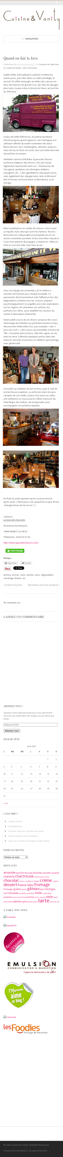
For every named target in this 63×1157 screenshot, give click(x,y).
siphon (24, 901)
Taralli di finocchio (13, 585)
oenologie (9, 578)
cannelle (46, 872)
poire (15, 897)
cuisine (55, 881)
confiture (29, 881)
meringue (50, 889)
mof (6, 893)
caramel (55, 872)
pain (50, 893)
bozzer (15, 574)
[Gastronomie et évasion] (31, 28)
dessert (10, 884)
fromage (42, 884)
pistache (8, 897)
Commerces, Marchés (49, 64)
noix (38, 892)
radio (49, 897)
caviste (29, 574)
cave (22, 574)
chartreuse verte (41, 877)
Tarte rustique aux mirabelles (23, 835)
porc (37, 897)
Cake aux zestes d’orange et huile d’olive (29, 840)
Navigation (31, 38)
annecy (7, 574)
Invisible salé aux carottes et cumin (26, 831)
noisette (22, 893)
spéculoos (33, 902)
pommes (30, 897)
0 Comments (31, 68)
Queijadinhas (15, 826)
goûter (17, 889)
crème (46, 880)
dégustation (47, 574)
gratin (24, 889)
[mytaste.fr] (10, 925)
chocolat (11, 880)
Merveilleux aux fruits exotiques (43, 585)
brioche (37, 872)
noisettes (30, 893)
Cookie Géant (15, 821)
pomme (21, 897)
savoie (17, 901)
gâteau (33, 888)
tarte (43, 900)
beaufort (20, 872)
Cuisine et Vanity (13, 68)
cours (37, 574)
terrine (53, 902)
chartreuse (24, 876)
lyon (42, 889)
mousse (13, 893)
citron (22, 881)
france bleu (26, 885)
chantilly (9, 876)
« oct (6, 803)
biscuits (29, 872)
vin (23, 578)
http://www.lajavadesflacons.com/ (21, 542)
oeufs (44, 893)
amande (9, 872)
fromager (8, 889)
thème (18, 578)
